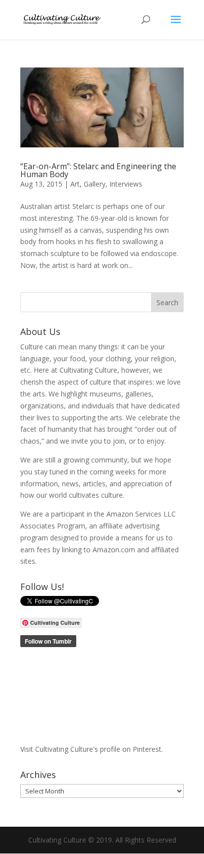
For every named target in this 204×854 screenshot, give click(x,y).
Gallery (94, 184)
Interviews (125, 184)
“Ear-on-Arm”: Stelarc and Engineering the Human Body (98, 170)
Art (75, 184)
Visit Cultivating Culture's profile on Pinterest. (91, 749)
